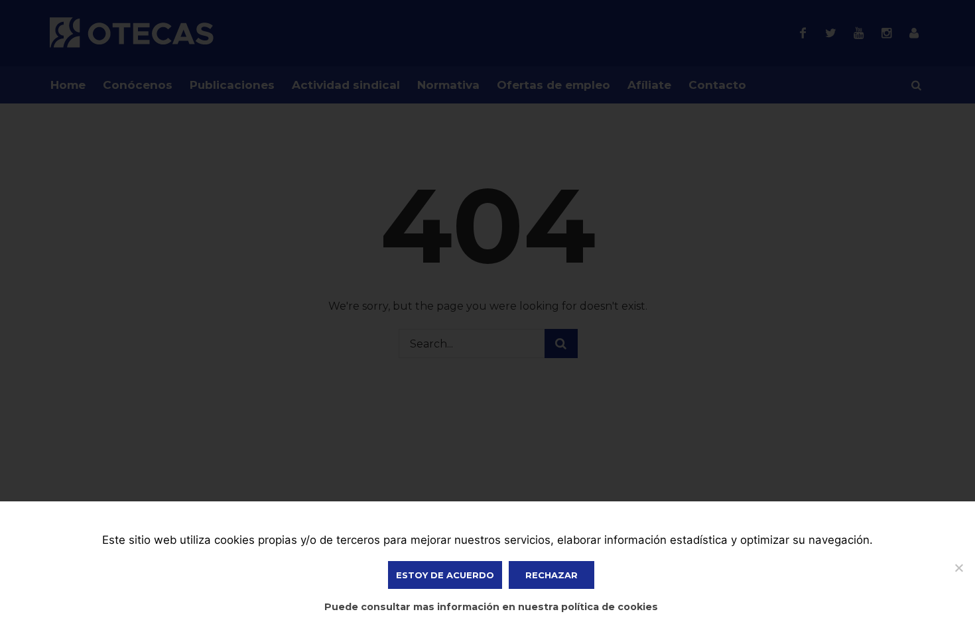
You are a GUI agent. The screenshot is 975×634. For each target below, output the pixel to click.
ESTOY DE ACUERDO (445, 575)
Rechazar (551, 575)
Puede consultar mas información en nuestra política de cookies (491, 607)
